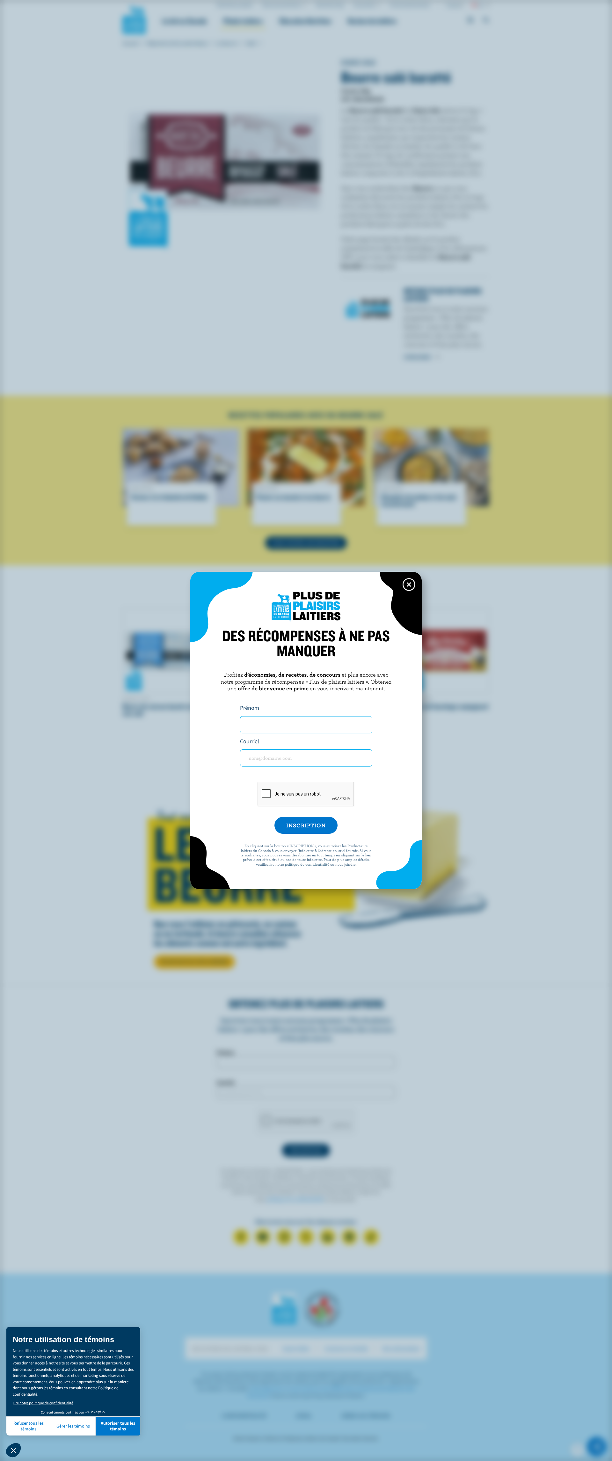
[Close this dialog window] (409, 584)
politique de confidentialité (307, 864)
